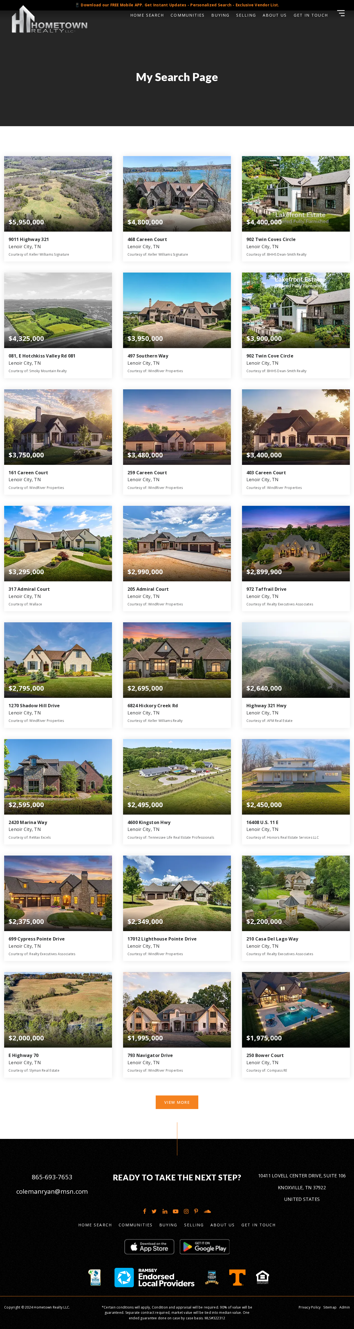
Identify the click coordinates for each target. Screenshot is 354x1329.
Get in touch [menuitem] (311, 15)
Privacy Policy (310, 1307)
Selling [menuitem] (246, 15)
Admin (344, 1307)
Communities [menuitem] (188, 15)
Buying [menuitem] (220, 15)
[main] (177, 569)
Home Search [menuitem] (147, 15)
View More (177, 1102)
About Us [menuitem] (275, 15)
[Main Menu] (341, 13)
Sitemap (330, 1307)
